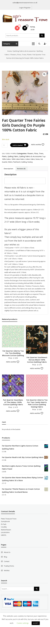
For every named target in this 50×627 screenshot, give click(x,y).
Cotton (27, 159)
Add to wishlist (36, 144)
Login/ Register (25, 8)
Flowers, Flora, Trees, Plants (21, 55)
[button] (44, 74)
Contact (6, 561)
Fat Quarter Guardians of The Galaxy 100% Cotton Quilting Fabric (13, 402)
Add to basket (18, 145)
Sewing (29, 162)
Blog (5, 557)
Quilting (24, 162)
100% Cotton (6, 159)
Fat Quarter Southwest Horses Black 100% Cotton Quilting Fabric (37, 359)
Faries (38, 159)
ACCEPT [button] (35, 623)
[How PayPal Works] (20, 603)
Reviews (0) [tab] (21, 169)
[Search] (42, 36)
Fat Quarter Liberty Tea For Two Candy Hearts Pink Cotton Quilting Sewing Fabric (36, 403)
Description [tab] (8, 169)
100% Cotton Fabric (18, 159)
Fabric (33, 159)
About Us (7, 552)
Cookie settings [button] (23, 623)
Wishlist (6, 570)
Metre (10, 162)
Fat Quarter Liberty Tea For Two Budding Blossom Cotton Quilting (13, 353)
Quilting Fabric (13, 156)
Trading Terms (9, 566)
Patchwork (17, 162)
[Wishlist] (17, 28)
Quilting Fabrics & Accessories (24, 51)
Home (9, 51)
